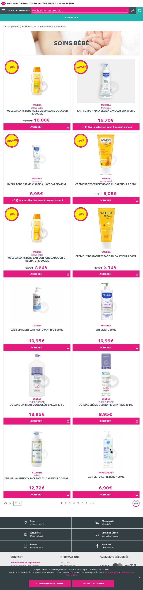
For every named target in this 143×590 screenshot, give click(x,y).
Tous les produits (11, 26)
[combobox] (79, 10)
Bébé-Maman (46, 26)
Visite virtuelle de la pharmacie (25, 562)
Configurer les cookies (49, 583)
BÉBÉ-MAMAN (29, 26)
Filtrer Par (71, 17)
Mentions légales (68, 565)
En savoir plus (111, 572)
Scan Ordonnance (19, 10)
